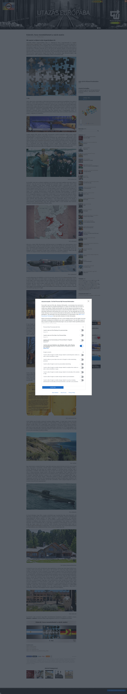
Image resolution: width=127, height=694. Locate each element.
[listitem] (63, 327)
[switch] (82, 330)
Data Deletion (55, 392)
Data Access (63, 392)
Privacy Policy (72, 392)
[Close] (89, 301)
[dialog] (63, 347)
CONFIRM (53, 387)
